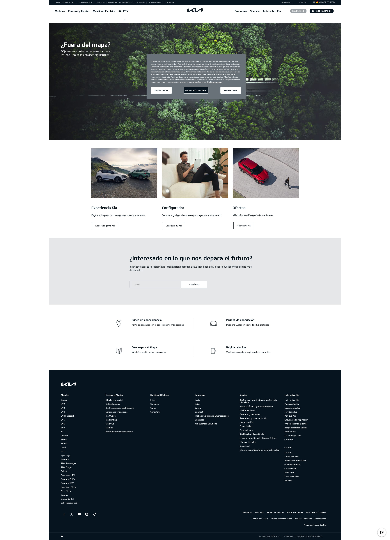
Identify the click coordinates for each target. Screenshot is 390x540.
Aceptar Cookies (161, 90)
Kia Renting (111, 419)
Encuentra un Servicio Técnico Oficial (258, 438)
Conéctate (155, 411)
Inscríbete (194, 284)
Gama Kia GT (67, 499)
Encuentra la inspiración (296, 419)
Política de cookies (295, 512)
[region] (196, 76)
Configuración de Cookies (196, 90)
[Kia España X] (72, 514)
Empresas (241, 11)
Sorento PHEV (68, 479)
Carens (64, 495)
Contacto (199, 419)
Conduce (154, 404)
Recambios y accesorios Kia (253, 418)
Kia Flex (109, 427)
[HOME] (124, 20)
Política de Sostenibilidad (281, 518)
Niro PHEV (66, 491)
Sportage (65, 455)
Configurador (323, 11)
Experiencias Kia (292, 408)
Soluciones (289, 472)
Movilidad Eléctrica (104, 11)
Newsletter (247, 512)
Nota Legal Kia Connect (316, 512)
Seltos (64, 471)
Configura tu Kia (174, 225)
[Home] (62, 536)
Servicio (255, 11)
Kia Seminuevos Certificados (120, 408)
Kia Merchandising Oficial (252, 434)
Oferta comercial (114, 400)
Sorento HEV (67, 483)
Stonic (64, 439)
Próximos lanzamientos (296, 423)
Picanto (64, 435)
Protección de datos (275, 512)
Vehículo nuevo (113, 404)
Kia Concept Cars (292, 435)
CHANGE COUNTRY (327, 2)
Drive (197, 404)
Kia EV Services (247, 410)
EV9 (63, 427)
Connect (199, 411)
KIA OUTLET (298, 11)
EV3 (63, 408)
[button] (303, 2)
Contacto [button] (101, 2)
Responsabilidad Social (295, 427)
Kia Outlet (110, 415)
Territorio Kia (290, 411)
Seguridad (245, 446)
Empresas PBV (291, 476)
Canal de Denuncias (303, 518)
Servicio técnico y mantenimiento (256, 406)
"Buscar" (315, 3)
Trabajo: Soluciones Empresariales (212, 415)
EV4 (63, 411)
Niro (63, 451)
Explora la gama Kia (105, 225)
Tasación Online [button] (154, 2)
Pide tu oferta (244, 225)
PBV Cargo (66, 467)
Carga (153, 408)
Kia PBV (123, 11)
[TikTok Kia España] (94, 514)
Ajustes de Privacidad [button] (65, 2)
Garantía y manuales (250, 414)
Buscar (302, 2)
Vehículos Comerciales (295, 460)
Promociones (246, 430)
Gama (64, 400)
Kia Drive (110, 423)
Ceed (63, 447)
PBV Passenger (68, 463)
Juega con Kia (246, 422)
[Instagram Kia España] (87, 514)
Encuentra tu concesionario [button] (120, 2)
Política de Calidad (260, 518)
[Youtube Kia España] (79, 514)
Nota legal (259, 512)
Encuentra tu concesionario (119, 431)
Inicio (152, 400)
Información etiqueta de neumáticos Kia (259, 450)
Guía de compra (292, 464)
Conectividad (246, 426)
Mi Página (286, 2)
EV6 (63, 423)
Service (288, 480)
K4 (62, 431)
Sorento (65, 459)
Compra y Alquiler (79, 11)
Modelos (60, 11)
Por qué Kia (290, 415)
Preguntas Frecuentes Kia (315, 525)
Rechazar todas (230, 90)
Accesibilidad (320, 518)
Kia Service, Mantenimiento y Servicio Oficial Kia (258, 401)
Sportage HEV (68, 475)
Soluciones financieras (117, 411)
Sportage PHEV (68, 487)
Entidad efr (290, 431)
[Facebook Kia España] (64, 514)
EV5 (63, 419)
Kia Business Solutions (206, 423)
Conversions (290, 468)
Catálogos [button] (140, 2)
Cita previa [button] (169, 2)
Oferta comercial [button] (85, 2)
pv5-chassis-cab (69, 502)
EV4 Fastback (67, 415)
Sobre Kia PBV (291, 456)
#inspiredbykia (291, 404)
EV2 (63, 404)
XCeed (64, 443)
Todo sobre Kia (272, 11)
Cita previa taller (248, 442)
